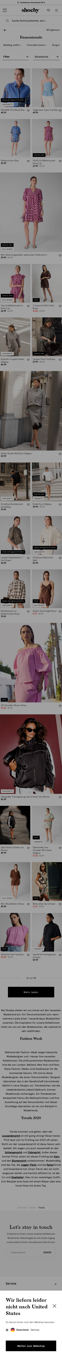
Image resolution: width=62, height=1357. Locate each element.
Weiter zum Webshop (31, 1346)
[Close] (54, 1306)
